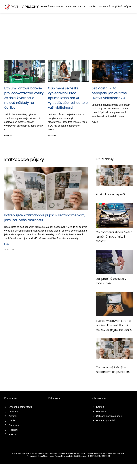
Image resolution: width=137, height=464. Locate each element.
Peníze (92, 6)
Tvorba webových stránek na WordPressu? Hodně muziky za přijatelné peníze (114, 325)
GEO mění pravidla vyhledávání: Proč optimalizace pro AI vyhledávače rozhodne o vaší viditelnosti (68, 98)
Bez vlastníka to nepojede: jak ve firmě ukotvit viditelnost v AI (109, 93)
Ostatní (82, 6)
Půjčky (127, 6)
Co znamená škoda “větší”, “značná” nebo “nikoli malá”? (114, 236)
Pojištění (117, 6)
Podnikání (104, 6)
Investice (71, 6)
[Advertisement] (68, 33)
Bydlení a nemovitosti (52, 6)
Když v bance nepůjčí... (111, 194)
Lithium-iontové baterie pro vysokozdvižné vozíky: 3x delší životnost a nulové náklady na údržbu (24, 98)
